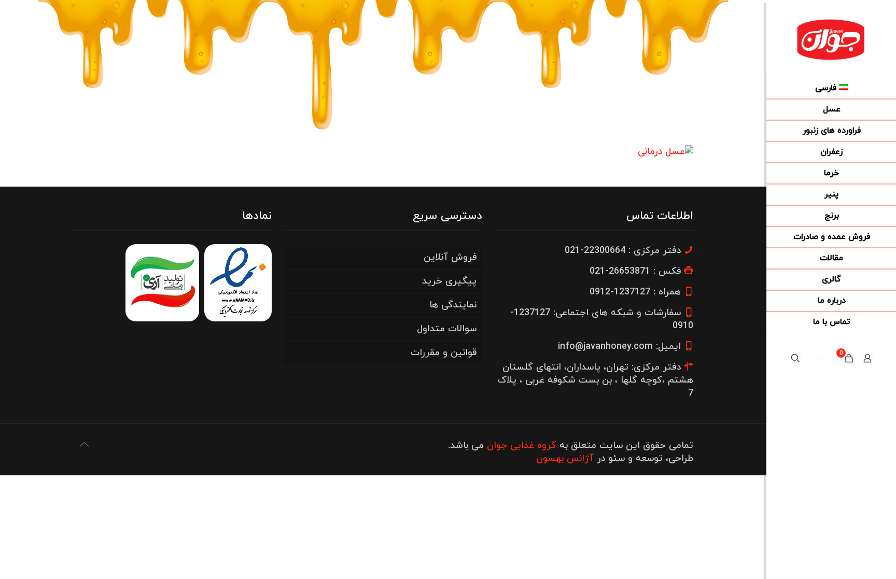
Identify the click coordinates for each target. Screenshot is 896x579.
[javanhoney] (831, 39)
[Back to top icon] (84, 445)
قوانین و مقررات (444, 352)
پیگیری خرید (449, 281)
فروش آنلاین (450, 257)
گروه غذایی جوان (521, 445)
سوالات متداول (447, 328)
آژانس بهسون (565, 458)
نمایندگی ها (453, 305)
